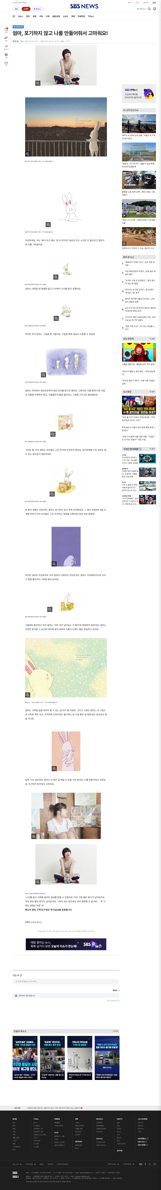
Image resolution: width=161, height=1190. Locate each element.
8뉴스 (20, 16)
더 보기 (115, 1030)
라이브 (119, 1129)
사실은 (77, 1123)
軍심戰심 (57, 1123)
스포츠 (65, 16)
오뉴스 (35, 1138)
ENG (129, 3)
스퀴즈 (140, 1132)
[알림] (154, 9)
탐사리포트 (78, 1141)
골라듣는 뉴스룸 (59, 1136)
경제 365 (78, 1132)
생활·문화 (56, 16)
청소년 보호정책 (117, 1178)
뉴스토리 (36, 1144)
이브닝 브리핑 (58, 1126)
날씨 (118, 1123)
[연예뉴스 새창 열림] (139, 93)
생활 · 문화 (16, 1138)
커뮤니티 (140, 1129)
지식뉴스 (140, 1123)
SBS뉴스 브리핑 (59, 1142)
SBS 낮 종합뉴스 (59, 1145)
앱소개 (119, 1138)
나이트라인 (36, 1141)
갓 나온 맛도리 (100, 1142)
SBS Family (113, 1164)
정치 (28, 16)
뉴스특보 (36, 1147)
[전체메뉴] (13, 16)
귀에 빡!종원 (100, 1126)
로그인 (137, 3)
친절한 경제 (78, 1129)
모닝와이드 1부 (38, 1129)
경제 (34, 16)
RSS (118, 1141)
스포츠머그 (99, 1123)
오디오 (56, 1132)
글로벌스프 (125, 469)
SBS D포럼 (141, 1144)
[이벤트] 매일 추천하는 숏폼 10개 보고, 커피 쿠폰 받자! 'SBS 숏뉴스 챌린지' (53, 1107)
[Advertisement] (66, 1015)
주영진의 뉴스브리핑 (39, 1135)
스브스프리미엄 (142, 1118)
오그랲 (124, 455)
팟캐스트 (140, 1126)
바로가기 (119, 1118)
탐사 (76, 1148)
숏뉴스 (119, 1132)
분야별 (15, 1118)
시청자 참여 (31, 1164)
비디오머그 (99, 1118)
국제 (47, 16)
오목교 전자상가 (101, 1145)
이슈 (14, 1150)
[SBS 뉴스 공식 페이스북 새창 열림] (145, 1164)
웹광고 (42, 1164)
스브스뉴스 (18, 27)
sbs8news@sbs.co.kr (86, 1173)
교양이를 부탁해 (126, 496)
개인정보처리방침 (62, 1164)
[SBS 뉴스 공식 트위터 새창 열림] (149, 1164)
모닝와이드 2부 (38, 1132)
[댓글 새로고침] (21, 975)
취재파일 (81, 16)
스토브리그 (99, 1132)
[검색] (149, 8)
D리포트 (77, 1135)
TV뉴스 (91, 16)
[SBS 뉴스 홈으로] (84, 6)
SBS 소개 (17, 1164)
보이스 (56, 1139)
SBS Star (141, 1141)
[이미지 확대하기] (37, 83)
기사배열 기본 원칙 (104, 1178)
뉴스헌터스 (36, 1126)
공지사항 (119, 1151)
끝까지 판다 (78, 1145)
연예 (73, 16)
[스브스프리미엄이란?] (140, 449)
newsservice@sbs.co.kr (82, 1176)
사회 (41, 16)
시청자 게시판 (121, 1144)
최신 (14, 1123)
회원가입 (145, 3)
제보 (118, 1126)
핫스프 (124, 482)
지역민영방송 (128, 1164)
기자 (118, 1135)
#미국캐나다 (141, 9)
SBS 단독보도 (79, 1126)
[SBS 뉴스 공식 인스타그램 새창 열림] (154, 1164)
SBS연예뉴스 (142, 1138)
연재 (76, 1118)
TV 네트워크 (17, 1147)
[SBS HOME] (154, 2)
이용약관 (50, 1164)
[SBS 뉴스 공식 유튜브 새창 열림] (141, 1164)
